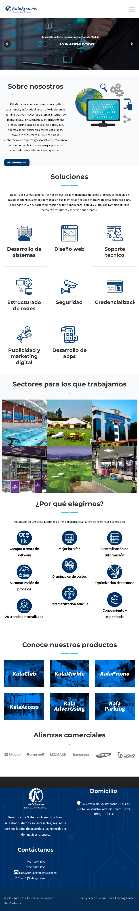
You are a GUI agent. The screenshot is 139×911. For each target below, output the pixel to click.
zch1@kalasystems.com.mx (38, 878)
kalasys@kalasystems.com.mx (37, 872)
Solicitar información (77, 44)
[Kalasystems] (21, 9)
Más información (16, 162)
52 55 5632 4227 (35, 862)
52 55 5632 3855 (35, 867)
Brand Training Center (121, 898)
